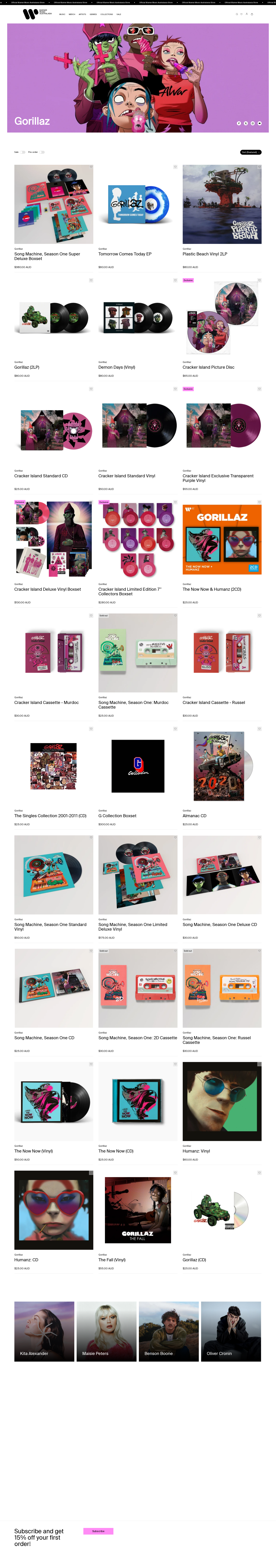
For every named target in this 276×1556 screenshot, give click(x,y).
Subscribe (98, 1531)
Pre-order (33, 152)
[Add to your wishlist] (91, 167)
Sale (16, 152)
